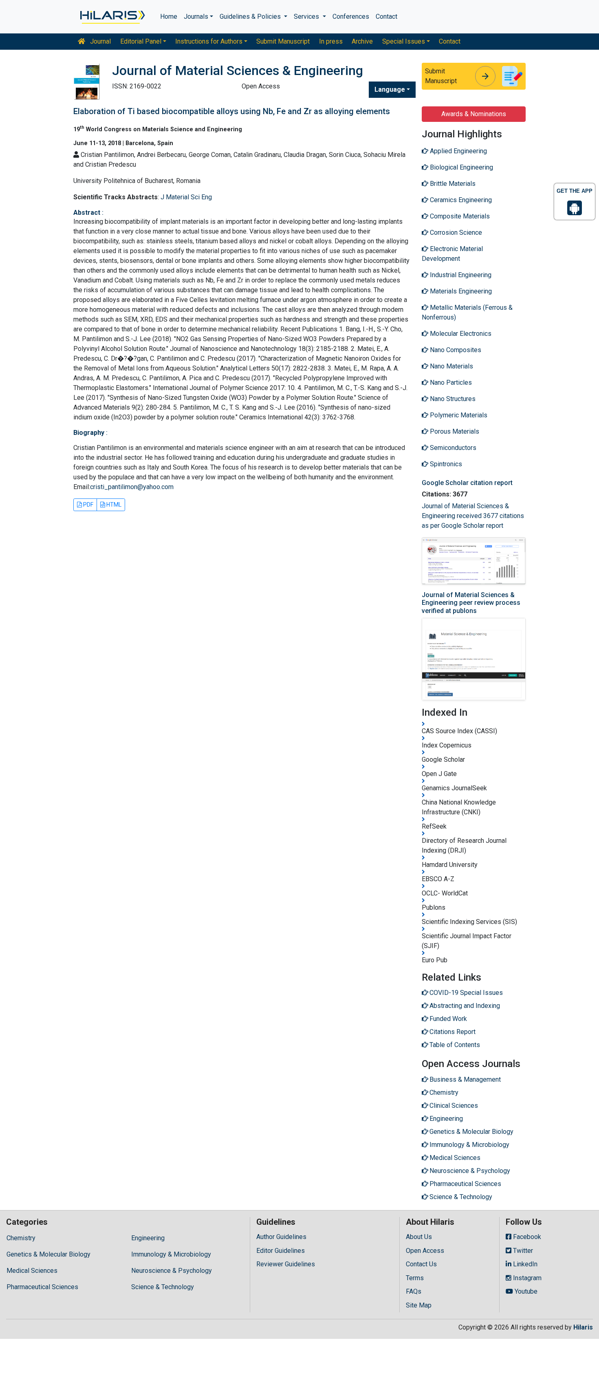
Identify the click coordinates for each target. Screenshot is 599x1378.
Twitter (522, 1251)
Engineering (148, 1238)
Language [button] (389, 89)
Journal (99, 41)
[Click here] (111, 17)
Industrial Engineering (459, 275)
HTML (113, 504)
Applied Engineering (457, 151)
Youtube (525, 1291)
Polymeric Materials (457, 415)
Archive (362, 41)
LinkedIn (524, 1264)
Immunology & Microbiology (171, 1254)
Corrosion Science (455, 232)
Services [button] (307, 16)
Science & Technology (162, 1287)
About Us (419, 1237)
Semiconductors (452, 448)
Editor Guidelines (280, 1251)
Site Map (419, 1305)
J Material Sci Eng (186, 197)
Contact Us (421, 1264)
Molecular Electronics (459, 333)
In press (331, 41)
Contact (386, 16)
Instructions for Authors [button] (208, 41)
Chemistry (21, 1238)
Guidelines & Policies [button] (251, 16)
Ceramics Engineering (460, 200)
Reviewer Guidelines (285, 1264)
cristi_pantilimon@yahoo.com (132, 487)
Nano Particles (450, 382)
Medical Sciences (32, 1270)
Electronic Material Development (452, 253)
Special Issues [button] (403, 41)
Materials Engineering (460, 291)
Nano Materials (450, 366)
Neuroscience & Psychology (171, 1270)
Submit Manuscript (283, 41)
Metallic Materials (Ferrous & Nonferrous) (467, 312)
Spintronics (445, 464)
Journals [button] (196, 16)
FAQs (413, 1291)
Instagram (526, 1278)
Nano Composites (454, 350)
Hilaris (583, 1327)
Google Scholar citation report (467, 483)
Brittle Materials (452, 183)
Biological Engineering (460, 167)
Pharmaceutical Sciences (42, 1287)
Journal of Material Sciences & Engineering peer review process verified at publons (471, 602)
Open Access (425, 1251)
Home (168, 16)
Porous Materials (453, 431)
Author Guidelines (281, 1237)
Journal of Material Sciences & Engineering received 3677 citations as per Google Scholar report (473, 515)
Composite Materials (459, 216)
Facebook (526, 1237)
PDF (87, 504)
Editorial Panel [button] (140, 41)
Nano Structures (452, 399)
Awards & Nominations (473, 114)
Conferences (351, 16)
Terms (415, 1278)
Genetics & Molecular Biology (48, 1254)
